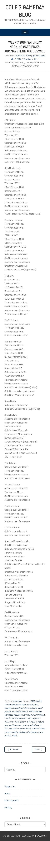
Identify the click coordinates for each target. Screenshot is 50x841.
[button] (25, 32)
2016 (32, 701)
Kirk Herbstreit (38, 714)
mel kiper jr (32, 721)
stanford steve (38, 728)
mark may (8, 721)
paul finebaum (14, 725)
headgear (18, 714)
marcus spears (33, 718)
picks (24, 725)
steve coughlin (11, 732)
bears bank (21, 704)
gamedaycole (38, 55)
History (8, 807)
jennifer (26, 714)
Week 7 (15, 735)
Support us (10, 786)
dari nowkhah (30, 708)
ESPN (31, 711)
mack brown (20, 718)
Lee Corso (9, 718)
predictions (33, 725)
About (7, 793)
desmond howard (20, 711)
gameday (17, 701)
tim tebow (31, 732)
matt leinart (20, 721)
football (38, 711)
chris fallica (32, 704)
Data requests (11, 800)
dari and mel (17, 708)
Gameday (8, 714)
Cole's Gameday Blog (25, 10)
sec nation (13, 728)
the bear (22, 732)
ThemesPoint (40, 836)
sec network (25, 728)
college (7, 708)
